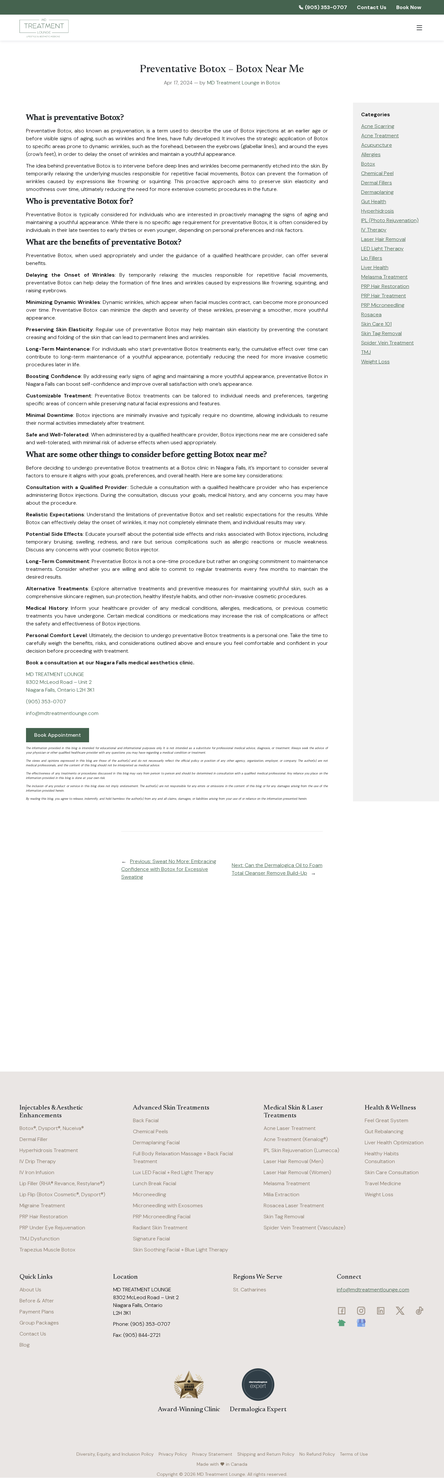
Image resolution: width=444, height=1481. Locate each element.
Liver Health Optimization (394, 1142)
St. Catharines (249, 1289)
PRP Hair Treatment (383, 295)
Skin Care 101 (376, 323)
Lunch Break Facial (154, 1183)
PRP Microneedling (382, 305)
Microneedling (149, 1194)
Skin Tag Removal (381, 333)
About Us (30, 1289)
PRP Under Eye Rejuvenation (52, 1227)
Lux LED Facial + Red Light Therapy (173, 1172)
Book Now (408, 7)
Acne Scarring (377, 126)
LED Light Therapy (382, 248)
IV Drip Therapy (38, 1161)
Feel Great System (386, 1120)
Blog (25, 1344)
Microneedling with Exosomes (168, 1205)
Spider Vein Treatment (387, 342)
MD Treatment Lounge (233, 82)
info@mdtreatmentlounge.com (373, 1289)
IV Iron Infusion (37, 1172)
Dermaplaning (377, 192)
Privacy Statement (212, 1454)
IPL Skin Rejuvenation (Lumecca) (301, 1150)
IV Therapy (373, 229)
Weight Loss (375, 361)
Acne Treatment (380, 135)
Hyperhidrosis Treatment (49, 1150)
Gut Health (373, 201)
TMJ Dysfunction (39, 1238)
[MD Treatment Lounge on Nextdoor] (341, 1323)
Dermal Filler (34, 1139)
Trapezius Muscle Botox (47, 1249)
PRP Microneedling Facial (161, 1216)
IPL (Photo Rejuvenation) (390, 220)
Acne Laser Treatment (290, 1128)
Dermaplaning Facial (156, 1142)
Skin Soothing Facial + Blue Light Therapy (180, 1249)
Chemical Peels (150, 1131)
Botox (273, 82)
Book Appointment (57, 735)
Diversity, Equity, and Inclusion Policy (115, 1454)
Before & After (37, 1300)
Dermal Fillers (376, 182)
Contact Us (371, 7)
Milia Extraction (281, 1194)
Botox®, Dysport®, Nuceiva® (52, 1128)
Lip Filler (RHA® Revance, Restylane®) (62, 1183)
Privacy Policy (173, 1454)
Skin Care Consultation (392, 1172)
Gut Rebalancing (384, 1131)
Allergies (371, 154)
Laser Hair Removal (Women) (297, 1172)
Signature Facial (151, 1238)
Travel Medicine (383, 1183)
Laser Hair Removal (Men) (293, 1161)
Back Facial (146, 1120)
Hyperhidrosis (377, 210)
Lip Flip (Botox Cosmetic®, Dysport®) (62, 1194)
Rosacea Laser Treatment (294, 1205)
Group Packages (39, 1322)
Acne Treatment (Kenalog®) (296, 1139)
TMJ (366, 352)
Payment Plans (37, 1311)
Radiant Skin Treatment (160, 1227)
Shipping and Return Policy (265, 1454)
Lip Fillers (371, 258)
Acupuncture (376, 145)
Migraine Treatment (42, 1205)
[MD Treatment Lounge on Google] (361, 1323)
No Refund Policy (317, 1454)
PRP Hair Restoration (385, 286)
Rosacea (371, 314)
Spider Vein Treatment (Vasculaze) (305, 1227)
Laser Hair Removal (383, 239)
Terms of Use (354, 1454)
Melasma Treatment (384, 276)
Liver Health (374, 267)
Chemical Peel (377, 173)
